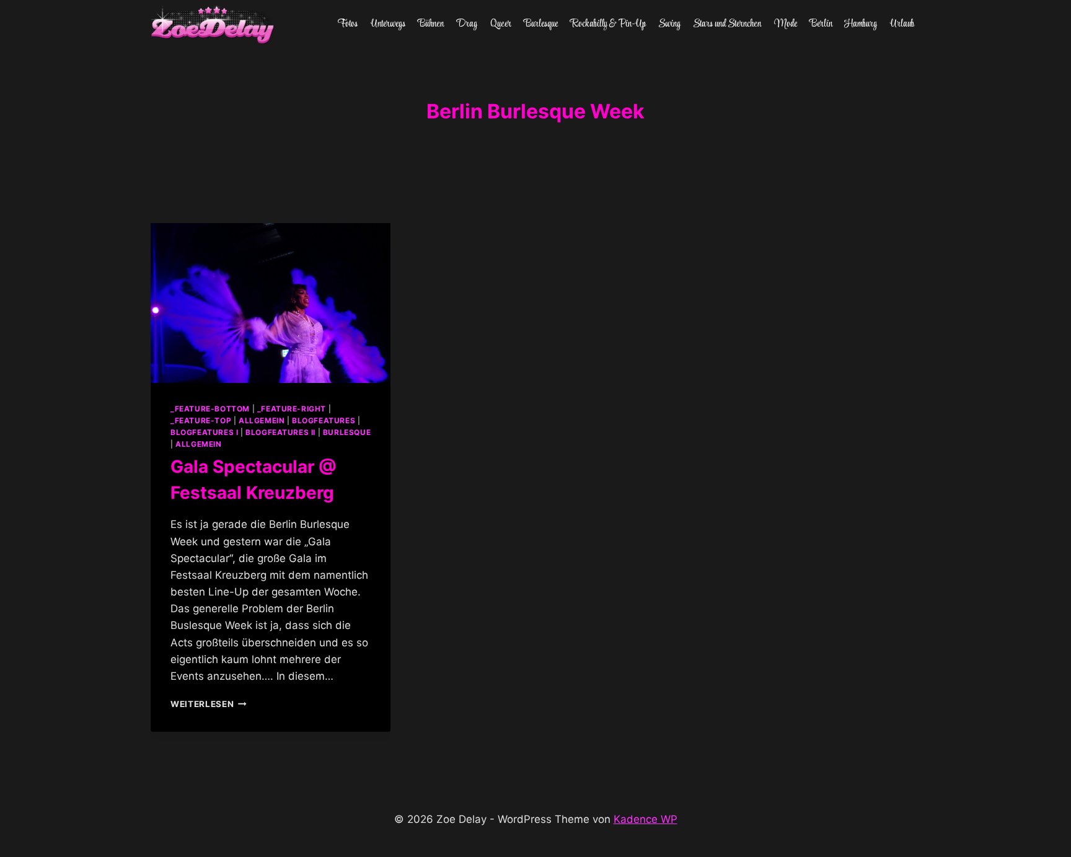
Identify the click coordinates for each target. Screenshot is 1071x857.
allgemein (261, 420)
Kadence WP (645, 819)
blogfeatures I (204, 432)
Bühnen (431, 24)
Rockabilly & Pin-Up (608, 24)
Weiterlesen (208, 704)
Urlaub (902, 24)
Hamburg (861, 24)
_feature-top (200, 420)
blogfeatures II (280, 432)
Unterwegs (388, 24)
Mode (785, 24)
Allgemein (198, 444)
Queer (500, 24)
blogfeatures (323, 420)
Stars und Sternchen (727, 24)
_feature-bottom (210, 408)
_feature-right (291, 408)
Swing (669, 24)
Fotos (348, 24)
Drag (466, 24)
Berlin (820, 24)
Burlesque (541, 24)
